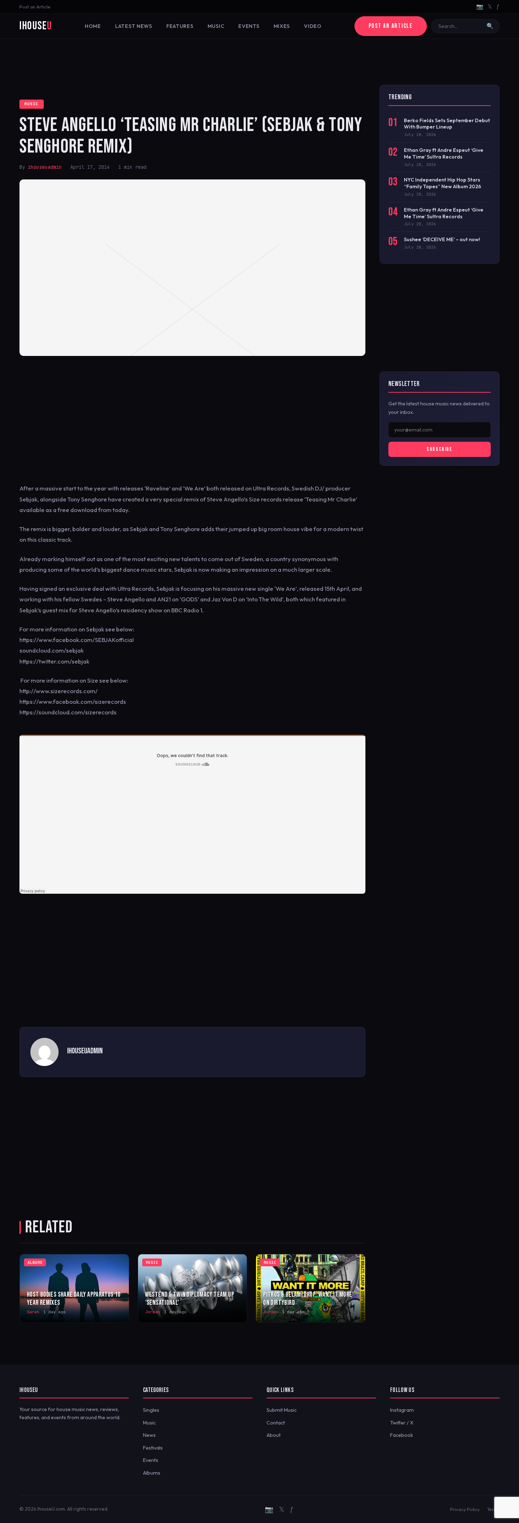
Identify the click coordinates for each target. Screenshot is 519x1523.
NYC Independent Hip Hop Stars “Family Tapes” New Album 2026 (442, 183)
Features (179, 26)
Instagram (402, 1410)
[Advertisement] (259, 62)
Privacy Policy (465, 1509)
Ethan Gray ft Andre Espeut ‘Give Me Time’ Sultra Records (443, 153)
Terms (493, 1509)
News (149, 1435)
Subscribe (439, 449)
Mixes (282, 26)
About (274, 1435)
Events (248, 26)
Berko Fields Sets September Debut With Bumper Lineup (447, 123)
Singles (151, 1410)
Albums (151, 1473)
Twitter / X (401, 1423)
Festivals (153, 1448)
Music (216, 26)
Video (313, 26)
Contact (276, 1423)
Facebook (401, 1435)
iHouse (35, 26)
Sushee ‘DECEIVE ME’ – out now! (442, 239)
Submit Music (282, 1410)
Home (93, 26)
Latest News (133, 26)
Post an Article (34, 7)
